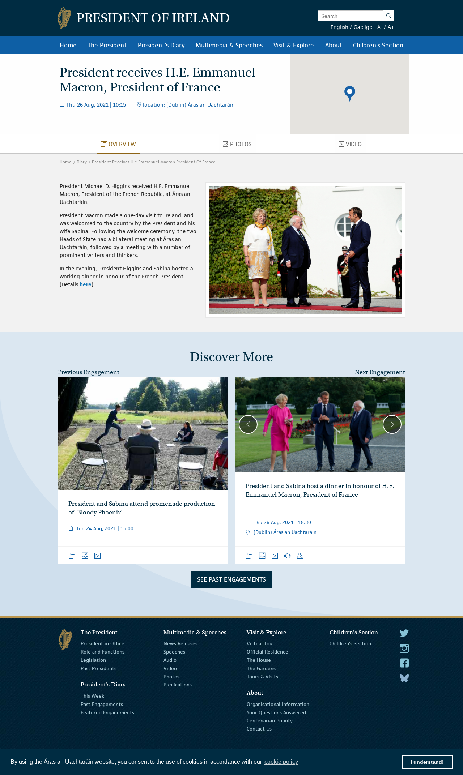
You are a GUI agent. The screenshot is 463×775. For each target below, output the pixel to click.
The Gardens (261, 668)
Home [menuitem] (68, 45)
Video (170, 668)
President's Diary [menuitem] (161, 45)
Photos (171, 676)
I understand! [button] (427, 762)
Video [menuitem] (356, 145)
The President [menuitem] (107, 45)
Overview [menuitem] (124, 145)
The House (259, 660)
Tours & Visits (262, 676)
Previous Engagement (88, 372)
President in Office (102, 643)
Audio (170, 660)
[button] (350, 94)
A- (379, 26)
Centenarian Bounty (270, 720)
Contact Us (259, 728)
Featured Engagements (107, 712)
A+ (391, 26)
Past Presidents (98, 668)
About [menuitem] (333, 45)
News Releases (180, 643)
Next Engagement (380, 372)
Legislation (93, 660)
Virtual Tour (261, 643)
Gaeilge (363, 26)
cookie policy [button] (281, 762)
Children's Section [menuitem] (378, 45)
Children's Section (350, 643)
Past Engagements (102, 704)
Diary (82, 161)
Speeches (174, 651)
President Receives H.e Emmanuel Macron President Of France (154, 161)
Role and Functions (102, 651)
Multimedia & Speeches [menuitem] (229, 45)
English (339, 26)
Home (66, 161)
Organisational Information (278, 704)
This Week (92, 696)
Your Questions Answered (276, 712)
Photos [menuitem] (242, 145)
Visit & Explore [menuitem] (293, 45)
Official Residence (267, 651)
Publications (177, 684)
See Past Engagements (231, 579)
